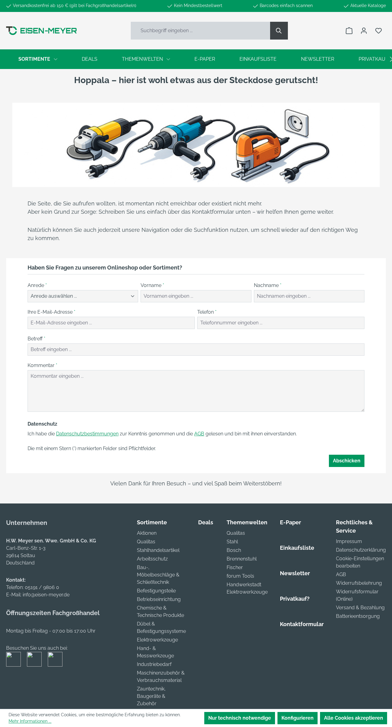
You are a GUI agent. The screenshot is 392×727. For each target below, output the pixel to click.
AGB (199, 434)
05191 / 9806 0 (42, 587)
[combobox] (200, 31)
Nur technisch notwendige (239, 718)
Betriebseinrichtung (159, 599)
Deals (205, 522)
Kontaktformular (302, 624)
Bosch (234, 550)
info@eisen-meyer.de (46, 595)
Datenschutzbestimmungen (87, 434)
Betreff (36, 339)
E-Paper (290, 522)
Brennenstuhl (242, 559)
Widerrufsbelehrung (359, 583)
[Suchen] (279, 31)
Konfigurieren (297, 718)
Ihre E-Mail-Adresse (51, 312)
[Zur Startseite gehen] (41, 30)
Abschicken (346, 461)
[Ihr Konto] (363, 31)
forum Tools (240, 576)
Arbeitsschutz (152, 559)
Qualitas (146, 542)
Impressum (349, 541)
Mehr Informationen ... (30, 721)
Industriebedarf (154, 664)
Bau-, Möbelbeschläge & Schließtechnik (158, 574)
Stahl (232, 542)
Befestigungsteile (156, 591)
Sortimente (152, 522)
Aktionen (146, 533)
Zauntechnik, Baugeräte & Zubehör (151, 696)
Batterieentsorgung (358, 616)
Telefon (207, 312)
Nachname (267, 285)
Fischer (235, 567)
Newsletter (295, 573)
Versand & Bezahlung (360, 607)
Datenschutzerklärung (361, 550)
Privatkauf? (295, 598)
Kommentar (42, 365)
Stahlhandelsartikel (158, 550)
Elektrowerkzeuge (157, 640)
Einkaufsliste (297, 548)
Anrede (37, 285)
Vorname (152, 285)
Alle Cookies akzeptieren (353, 718)
